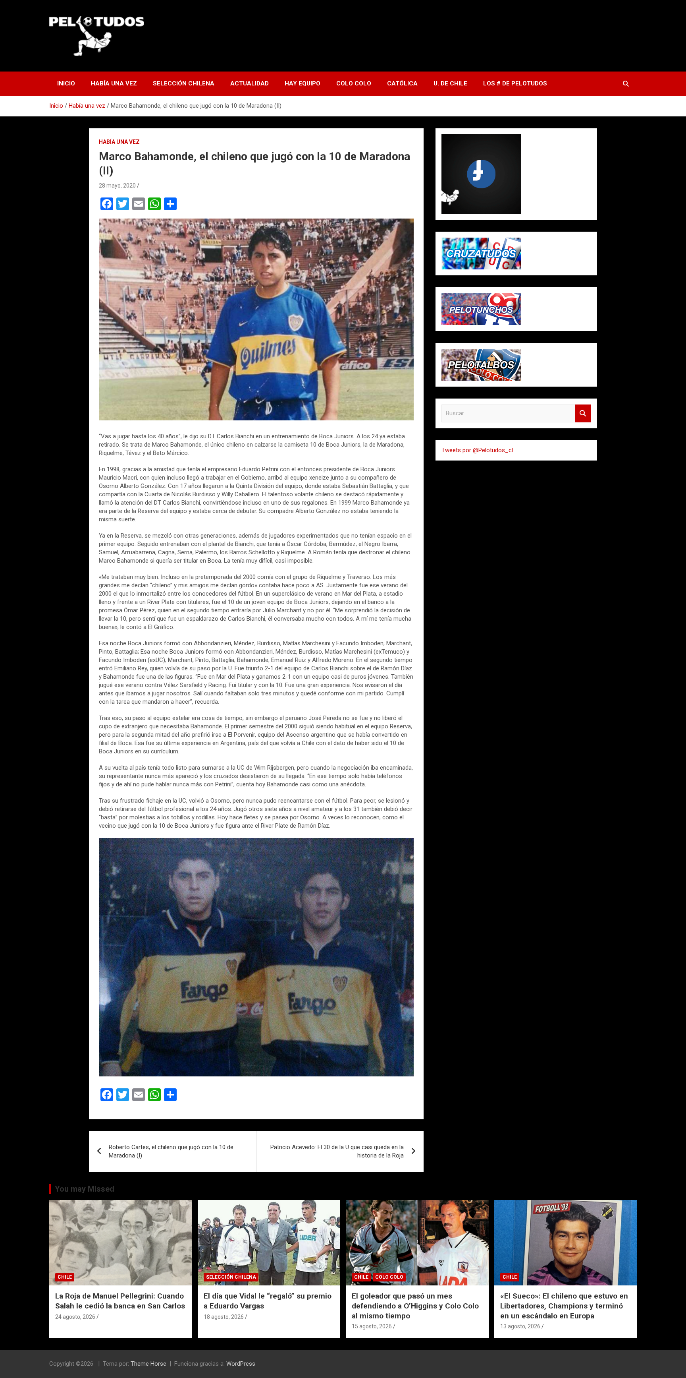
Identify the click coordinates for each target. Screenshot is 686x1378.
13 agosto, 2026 (520, 1326)
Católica (402, 83)
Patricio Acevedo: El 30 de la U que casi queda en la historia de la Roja (337, 1151)
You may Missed (84, 1189)
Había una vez (114, 83)
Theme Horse (148, 1363)
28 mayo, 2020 (117, 185)
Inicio (66, 83)
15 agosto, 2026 (372, 1326)
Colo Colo (353, 83)
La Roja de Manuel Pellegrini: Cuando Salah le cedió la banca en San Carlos (120, 1300)
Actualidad (249, 83)
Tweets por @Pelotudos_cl (477, 450)
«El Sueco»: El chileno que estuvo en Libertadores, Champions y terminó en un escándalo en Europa (564, 1305)
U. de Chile (450, 83)
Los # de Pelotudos (515, 83)
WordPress (240, 1363)
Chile (65, 1277)
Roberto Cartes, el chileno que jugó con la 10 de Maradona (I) (171, 1151)
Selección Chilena (183, 83)
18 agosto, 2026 (224, 1317)
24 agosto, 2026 (75, 1317)
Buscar (583, 413)
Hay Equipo (302, 83)
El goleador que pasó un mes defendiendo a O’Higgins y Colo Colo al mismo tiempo (415, 1305)
